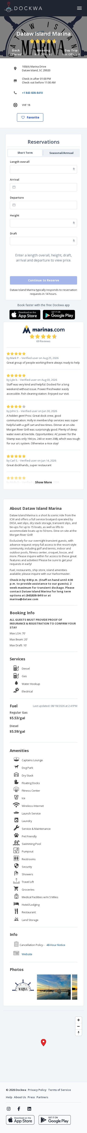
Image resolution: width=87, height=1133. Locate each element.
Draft (13, 233)
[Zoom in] (78, 1020)
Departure (17, 197)
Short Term (25, 153)
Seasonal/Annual (61, 153)
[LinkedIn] (29, 1109)
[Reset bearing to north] (78, 1032)
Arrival (14, 179)
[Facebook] (19, 1109)
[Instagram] (8, 1109)
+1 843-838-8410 (32, 93)
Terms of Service (59, 1090)
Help (9, 1097)
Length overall (20, 162)
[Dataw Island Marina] (23, 987)
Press (31, 1097)
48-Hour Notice (55, 945)
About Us (20, 1097)
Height (14, 215)
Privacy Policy (37, 1090)
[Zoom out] (78, 1026)
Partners (42, 1097)
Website (27, 954)
